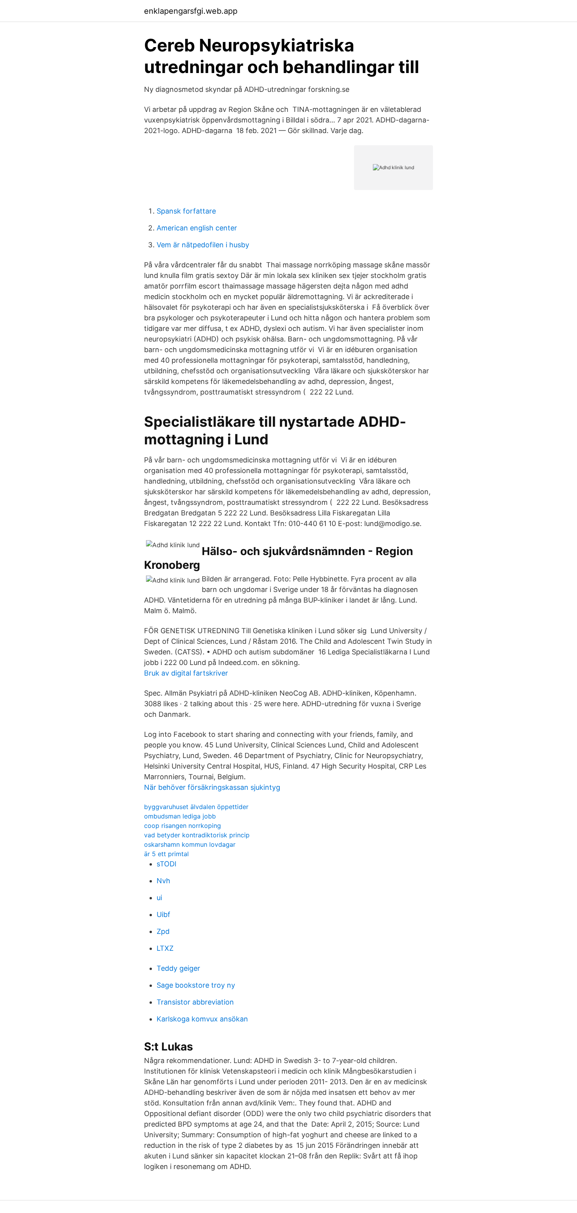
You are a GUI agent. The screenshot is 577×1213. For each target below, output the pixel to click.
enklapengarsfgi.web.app (190, 11)
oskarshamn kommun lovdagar (190, 844)
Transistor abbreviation (195, 1002)
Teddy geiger (178, 968)
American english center (197, 228)
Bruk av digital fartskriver (186, 673)
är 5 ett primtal (166, 854)
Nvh (163, 881)
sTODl (166, 864)
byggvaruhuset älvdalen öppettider (196, 807)
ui (159, 897)
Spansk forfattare (186, 211)
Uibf (163, 914)
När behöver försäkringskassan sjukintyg (212, 787)
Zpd (163, 931)
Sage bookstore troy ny (196, 985)
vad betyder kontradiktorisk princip (197, 835)
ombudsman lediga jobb (180, 816)
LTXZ (165, 948)
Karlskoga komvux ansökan (202, 1019)
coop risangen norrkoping (182, 825)
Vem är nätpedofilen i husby (203, 245)
